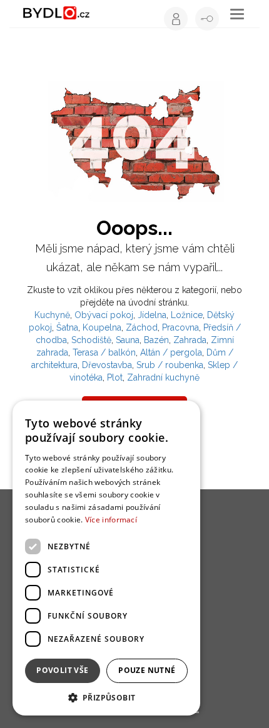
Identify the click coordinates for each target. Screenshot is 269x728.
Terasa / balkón (104, 352)
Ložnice (187, 315)
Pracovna (180, 327)
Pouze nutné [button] (146, 670)
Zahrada (189, 340)
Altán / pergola (171, 352)
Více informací (111, 519)
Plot (115, 377)
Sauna (128, 340)
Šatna (67, 327)
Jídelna (152, 315)
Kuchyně (52, 315)
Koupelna (102, 327)
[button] (106, 697)
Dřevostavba (107, 365)
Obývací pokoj (103, 315)
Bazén (156, 340)
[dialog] (106, 558)
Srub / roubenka (169, 365)
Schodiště (91, 340)
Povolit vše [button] (62, 670)
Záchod (142, 327)
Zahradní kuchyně (163, 377)
